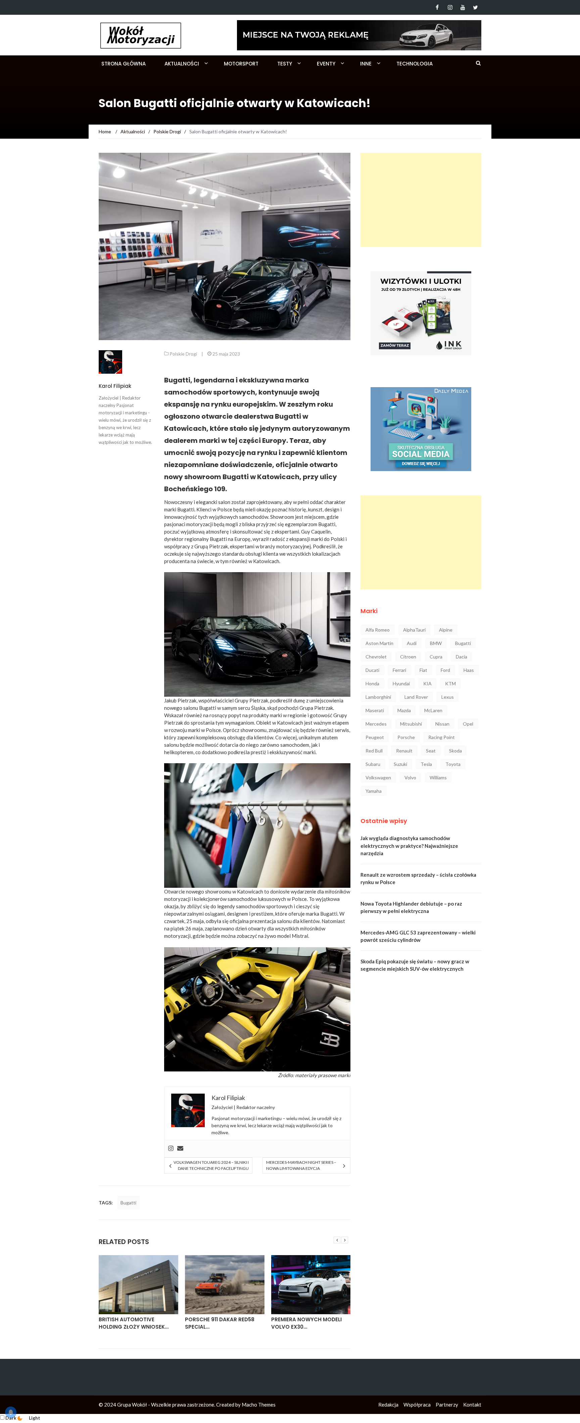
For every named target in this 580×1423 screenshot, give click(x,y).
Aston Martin (379, 643)
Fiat (423, 670)
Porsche (406, 737)
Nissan (442, 724)
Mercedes (376, 724)
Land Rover (416, 697)
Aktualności (181, 63)
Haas (469, 670)
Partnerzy (447, 1405)
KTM (450, 683)
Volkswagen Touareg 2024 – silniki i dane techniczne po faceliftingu (211, 1165)
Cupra (436, 656)
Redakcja (388, 1405)
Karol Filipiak (115, 385)
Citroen (408, 656)
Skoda (455, 750)
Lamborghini (378, 697)
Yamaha (374, 791)
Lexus (447, 697)
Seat (431, 750)
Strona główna (123, 63)
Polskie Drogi (183, 354)
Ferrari (399, 670)
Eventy (326, 63)
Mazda (404, 710)
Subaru (373, 764)
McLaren (433, 710)
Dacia (461, 656)
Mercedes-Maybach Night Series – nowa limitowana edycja (301, 1165)
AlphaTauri (414, 630)
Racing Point (441, 737)
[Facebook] (437, 7)
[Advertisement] (420, 200)
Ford (445, 670)
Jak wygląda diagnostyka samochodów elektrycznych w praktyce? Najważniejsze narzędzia (409, 845)
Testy (284, 63)
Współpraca (417, 1405)
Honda (372, 683)
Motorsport (241, 63)
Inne (366, 63)
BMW (436, 643)
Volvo (410, 777)
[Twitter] (475, 7)
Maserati (375, 710)
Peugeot (375, 737)
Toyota (453, 764)
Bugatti (128, 1202)
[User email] (180, 1148)
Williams (438, 777)
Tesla (426, 764)
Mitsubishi (411, 724)
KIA (427, 683)
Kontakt (472, 1405)
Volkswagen (378, 777)
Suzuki (400, 764)
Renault (404, 750)
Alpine (445, 630)
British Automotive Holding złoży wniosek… (133, 1323)
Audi (412, 643)
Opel (468, 724)
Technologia (414, 63)
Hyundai (401, 683)
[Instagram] (450, 7)
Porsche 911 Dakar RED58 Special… (219, 1323)
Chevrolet (376, 656)
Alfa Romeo (378, 630)
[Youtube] (463, 7)
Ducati (372, 670)
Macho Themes (259, 1405)
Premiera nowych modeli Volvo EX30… (306, 1323)
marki (344, 1075)
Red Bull (374, 750)
